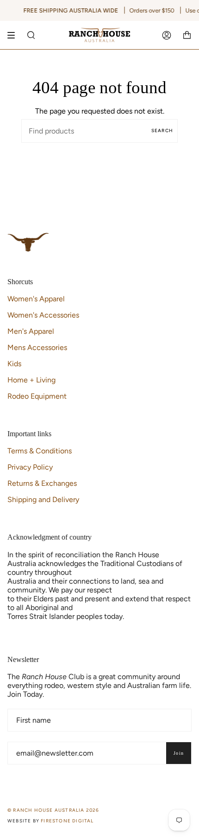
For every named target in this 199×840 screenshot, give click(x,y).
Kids (14, 363)
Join (179, 753)
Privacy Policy (30, 467)
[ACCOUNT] (166, 35)
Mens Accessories (37, 347)
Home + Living (31, 379)
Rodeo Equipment (37, 396)
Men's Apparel (30, 331)
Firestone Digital (67, 821)
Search (162, 130)
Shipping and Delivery (43, 499)
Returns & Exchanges (42, 483)
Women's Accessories (43, 315)
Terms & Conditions (39, 450)
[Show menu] (14, 35)
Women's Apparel (36, 298)
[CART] (187, 35)
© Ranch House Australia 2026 (53, 810)
